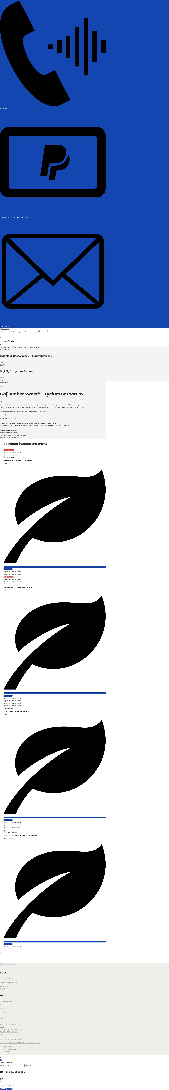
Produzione (12, 332)
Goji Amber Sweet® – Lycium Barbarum (41, 394)
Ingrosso (20, 332)
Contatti (33, 332)
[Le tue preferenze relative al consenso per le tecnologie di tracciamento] (3, 1087)
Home (2, 347)
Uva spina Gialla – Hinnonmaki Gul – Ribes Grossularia (21, 835)
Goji (15, 347)
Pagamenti (3, 1005)
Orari (2, 1018)
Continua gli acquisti (6, 1089)
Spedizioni (3, 1008)
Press (5, 1054)
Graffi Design (37, 1043)
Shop (26, 332)
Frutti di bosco (8, 347)
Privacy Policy (4, 1012)
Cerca (27, 1065)
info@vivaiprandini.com (7, 326)
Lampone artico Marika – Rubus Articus (16, 711)
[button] (9, 430)
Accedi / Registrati (9, 341)
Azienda (3, 332)
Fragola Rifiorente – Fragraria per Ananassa (18, 587)
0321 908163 (3, 108)
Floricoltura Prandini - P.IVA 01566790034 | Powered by (16, 1043)
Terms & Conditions (10, 1049)
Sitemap (6, 1051)
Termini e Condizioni (6, 1001)
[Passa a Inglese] (50, 332)
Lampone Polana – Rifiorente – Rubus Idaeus (18, 461)
